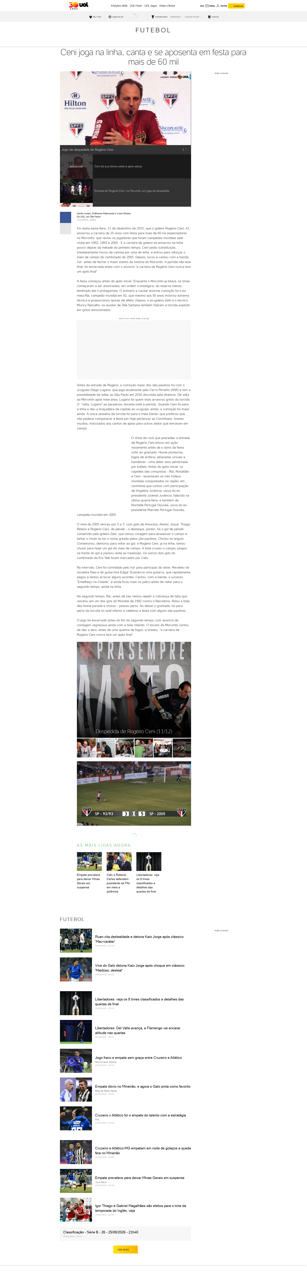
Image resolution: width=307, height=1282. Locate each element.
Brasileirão (175, 17)
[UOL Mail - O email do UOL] (210, 6)
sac (202, 6)
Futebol (153, 30)
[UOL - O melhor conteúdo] (79, 6)
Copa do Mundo (192, 17)
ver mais (123, 1249)
